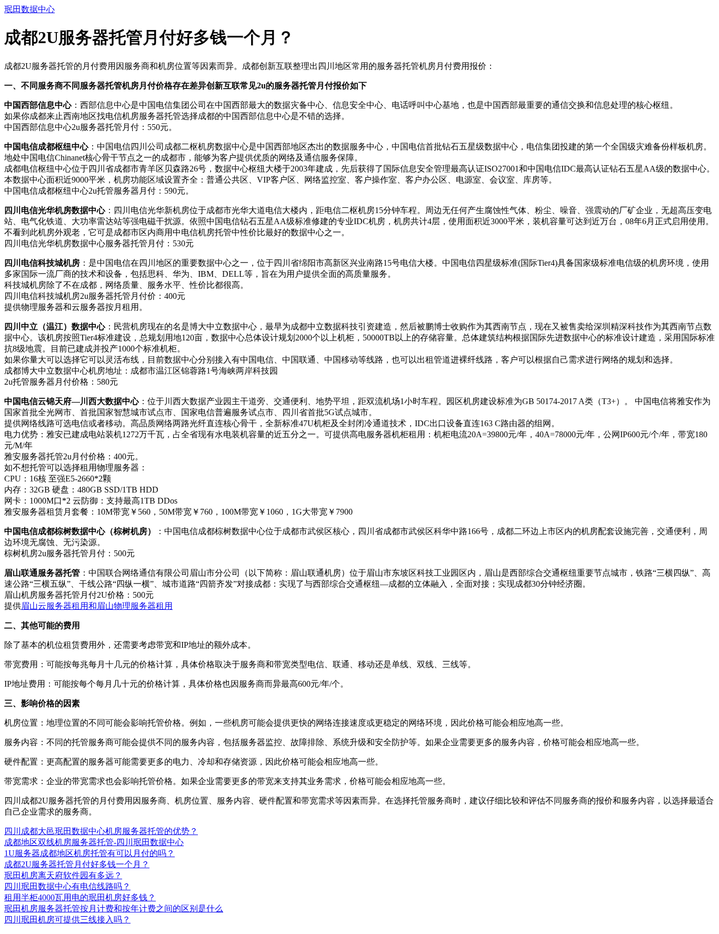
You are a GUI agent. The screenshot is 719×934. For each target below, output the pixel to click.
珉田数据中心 (29, 9)
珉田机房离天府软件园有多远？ (63, 875)
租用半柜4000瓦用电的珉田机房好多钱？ (80, 897)
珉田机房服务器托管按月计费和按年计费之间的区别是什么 (113, 908)
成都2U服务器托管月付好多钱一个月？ (76, 864)
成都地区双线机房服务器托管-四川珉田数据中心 (94, 842)
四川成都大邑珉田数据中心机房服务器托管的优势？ (101, 831)
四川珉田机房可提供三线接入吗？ (67, 919)
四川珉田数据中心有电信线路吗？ (67, 886)
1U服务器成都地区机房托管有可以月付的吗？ (89, 853)
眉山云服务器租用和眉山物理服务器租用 (97, 605)
